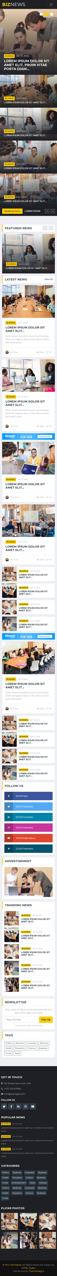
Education (20, 1048)
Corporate (31, 1043)
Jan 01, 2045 (22, 56)
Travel (17, 1053)
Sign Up (45, 1019)
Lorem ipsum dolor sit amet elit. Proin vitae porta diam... (26, 65)
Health (9, 1048)
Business (9, 56)
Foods (8, 1053)
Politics (9, 1043)
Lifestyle (43, 1183)
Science (31, 1048)
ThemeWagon (36, 1271)
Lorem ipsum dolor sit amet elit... (25, 102)
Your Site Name (13, 1265)
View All (48, 279)
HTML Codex (28, 1268)
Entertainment (19, 1183)
